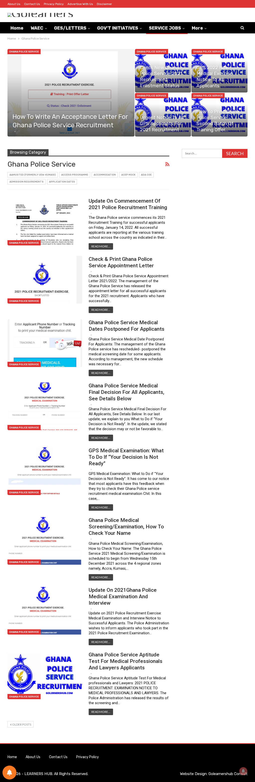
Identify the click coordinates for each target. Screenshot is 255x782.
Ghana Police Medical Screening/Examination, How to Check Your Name (126, 526)
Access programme (74, 174)
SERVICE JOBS (165, 28)
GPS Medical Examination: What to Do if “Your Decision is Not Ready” (126, 457)
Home (16, 28)
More (197, 28)
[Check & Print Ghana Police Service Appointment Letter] (44, 280)
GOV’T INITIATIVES (117, 28)
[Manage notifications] (243, 771)
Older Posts (21, 724)
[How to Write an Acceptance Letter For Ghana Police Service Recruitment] (71, 93)
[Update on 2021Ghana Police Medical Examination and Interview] (44, 611)
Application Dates (62, 181)
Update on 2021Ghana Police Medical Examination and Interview (123, 596)
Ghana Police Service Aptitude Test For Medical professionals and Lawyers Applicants (125, 661)
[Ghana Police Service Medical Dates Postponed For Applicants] (44, 343)
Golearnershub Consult (228, 774)
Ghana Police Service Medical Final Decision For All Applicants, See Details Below (126, 392)
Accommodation (105, 174)
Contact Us (32, 4)
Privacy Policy (54, 4)
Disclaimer (104, 4)
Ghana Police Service (24, 51)
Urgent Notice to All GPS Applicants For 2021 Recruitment (162, 124)
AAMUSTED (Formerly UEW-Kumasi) (32, 174)
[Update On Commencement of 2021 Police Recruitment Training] (44, 221)
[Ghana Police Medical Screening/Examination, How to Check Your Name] (44, 541)
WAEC (37, 28)
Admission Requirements (26, 181)
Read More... (100, 246)
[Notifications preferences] (9, 773)
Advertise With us (80, 4)
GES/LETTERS (70, 28)
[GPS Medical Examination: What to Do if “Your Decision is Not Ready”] (44, 471)
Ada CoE (146, 174)
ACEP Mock (128, 174)
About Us (13, 4)
